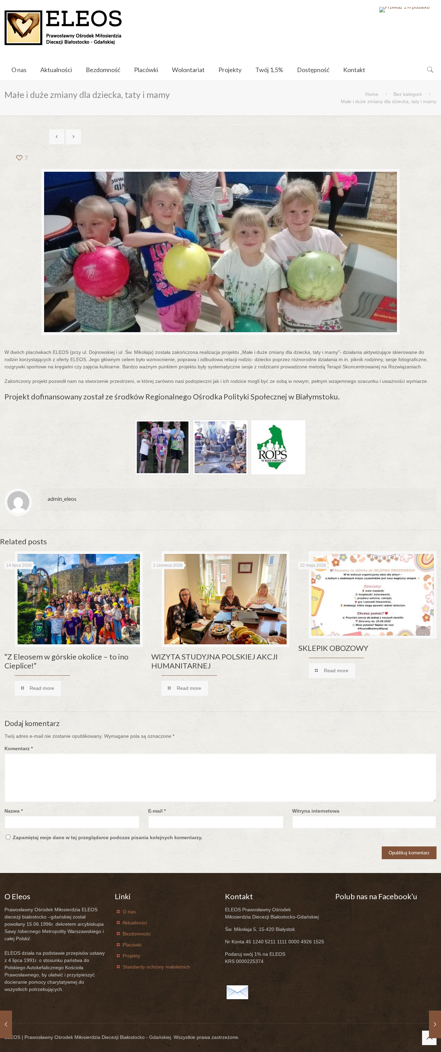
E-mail (157, 811)
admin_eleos (62, 498)
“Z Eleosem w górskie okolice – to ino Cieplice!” (66, 661)
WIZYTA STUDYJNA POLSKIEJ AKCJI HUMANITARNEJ (214, 661)
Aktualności (134, 922)
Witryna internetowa (315, 811)
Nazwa (13, 811)
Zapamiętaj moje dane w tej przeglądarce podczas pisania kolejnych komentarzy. (108, 837)
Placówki (132, 944)
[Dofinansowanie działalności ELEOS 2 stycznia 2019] (435, 1024)
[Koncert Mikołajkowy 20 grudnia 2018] (6, 1024)
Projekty (131, 956)
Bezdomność (137, 933)
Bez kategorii (407, 94)
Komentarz (18, 748)
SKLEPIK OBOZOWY (333, 648)
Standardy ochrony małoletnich (156, 967)
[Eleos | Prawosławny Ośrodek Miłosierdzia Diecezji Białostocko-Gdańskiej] (63, 28)
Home (371, 94)
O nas (129, 911)
